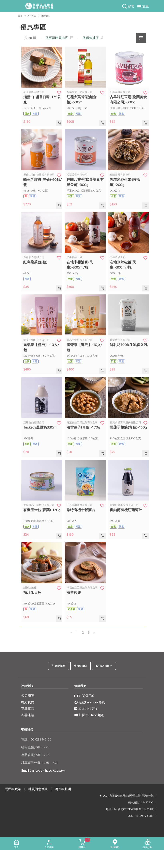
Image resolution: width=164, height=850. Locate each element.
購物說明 (59, 665)
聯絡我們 (27, 702)
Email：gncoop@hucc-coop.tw (43, 770)
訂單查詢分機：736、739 (39, 762)
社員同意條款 (38, 789)
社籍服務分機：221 (35, 747)
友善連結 (27, 715)
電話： (26, 739)
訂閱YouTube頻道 (91, 715)
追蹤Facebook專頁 (91, 702)
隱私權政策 (13, 789)
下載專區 (27, 708)
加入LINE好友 (87, 708)
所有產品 (31, 16)
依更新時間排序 (58, 37)
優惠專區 (45, 16)
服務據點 (81, 665)
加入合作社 (105, 665)
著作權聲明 (63, 789)
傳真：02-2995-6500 (141, 815)
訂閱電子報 (86, 696)
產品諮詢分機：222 (35, 755)
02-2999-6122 (36, 739)
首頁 (20, 16)
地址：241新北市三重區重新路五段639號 (130, 809)
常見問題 (27, 696)
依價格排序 (92, 37)
